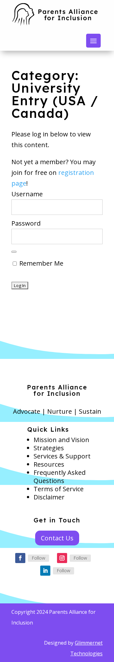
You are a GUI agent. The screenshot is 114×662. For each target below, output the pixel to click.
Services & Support (62, 456)
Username (27, 194)
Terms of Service (59, 489)
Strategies (49, 448)
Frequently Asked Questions (60, 476)
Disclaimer (49, 497)
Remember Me (40, 263)
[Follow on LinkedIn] (45, 571)
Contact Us (57, 538)
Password (26, 223)
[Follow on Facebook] (20, 558)
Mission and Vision (61, 439)
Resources (49, 464)
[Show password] (13, 252)
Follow (38, 558)
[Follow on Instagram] (62, 558)
